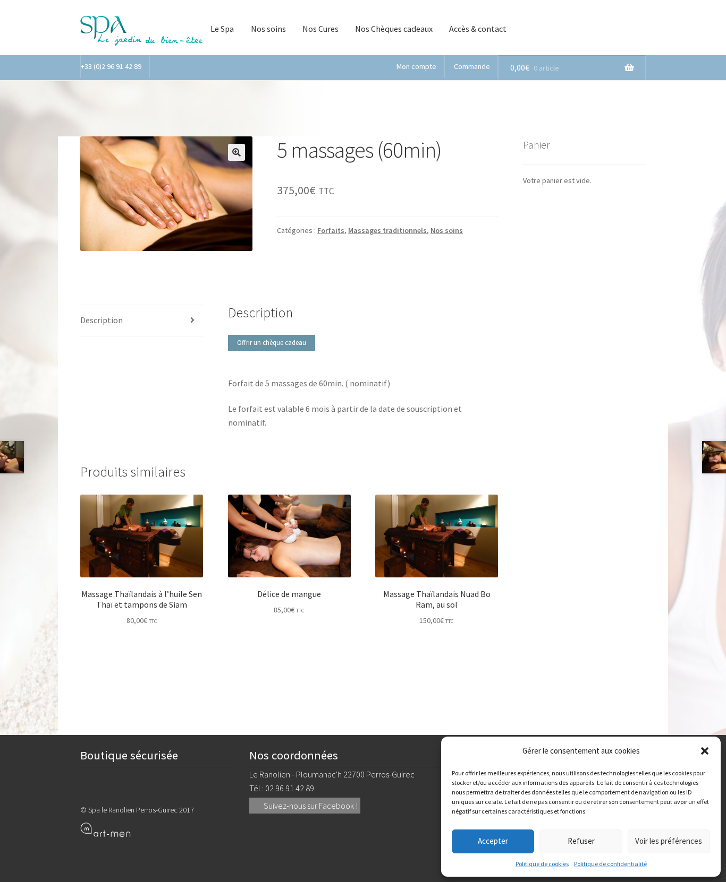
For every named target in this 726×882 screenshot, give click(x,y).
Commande (472, 66)
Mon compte (416, 66)
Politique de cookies (542, 864)
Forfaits (330, 230)
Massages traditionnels (387, 230)
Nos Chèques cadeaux (394, 28)
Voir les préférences (668, 841)
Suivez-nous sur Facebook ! (310, 805)
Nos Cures (320, 28)
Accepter (493, 841)
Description (101, 320)
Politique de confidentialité (610, 864)
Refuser (581, 841)
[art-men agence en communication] (156, 829)
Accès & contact (477, 28)
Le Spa (222, 28)
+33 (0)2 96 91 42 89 (111, 66)
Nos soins (268, 28)
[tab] (141, 320)
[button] (704, 751)
